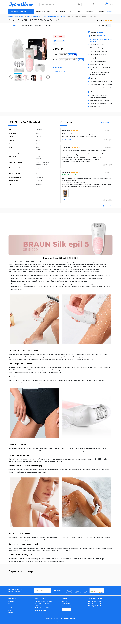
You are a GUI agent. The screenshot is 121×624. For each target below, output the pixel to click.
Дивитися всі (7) (108, 206)
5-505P (68, 59)
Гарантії (10, 604)
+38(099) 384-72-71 (94, 604)
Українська (102, 11)
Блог (9, 610)
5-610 (75, 59)
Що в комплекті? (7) (59, 67)
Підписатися (57, 591)
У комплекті (39, 25)
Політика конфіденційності (70, 606)
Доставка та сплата (14, 606)
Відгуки (48, 25)
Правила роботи (67, 604)
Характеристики (26, 25)
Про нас (10, 612)
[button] (48, 52)
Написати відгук (106, 122)
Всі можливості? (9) (59, 71)
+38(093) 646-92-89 (94, 606)
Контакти (11, 601)
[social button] (66, 591)
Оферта (64, 601)
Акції (10, 608)
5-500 (62, 59)
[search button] (79, 4)
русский (109, 11)
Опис (14, 25)
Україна (63, 54)
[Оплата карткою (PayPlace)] (66, 609)
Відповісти (67, 140)
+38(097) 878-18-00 (94, 601)
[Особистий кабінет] (94, 4)
